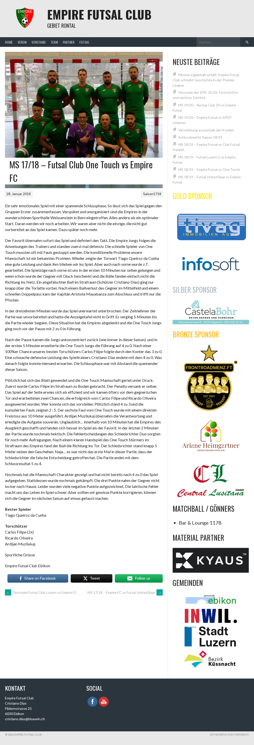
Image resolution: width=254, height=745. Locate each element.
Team (54, 42)
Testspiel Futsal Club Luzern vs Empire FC (41, 592)
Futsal (84, 42)
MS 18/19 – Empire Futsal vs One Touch (209, 169)
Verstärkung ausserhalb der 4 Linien (206, 130)
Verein (22, 42)
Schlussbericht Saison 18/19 (200, 137)
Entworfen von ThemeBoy (229, 734)
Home (9, 42)
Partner (68, 42)
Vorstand (39, 42)
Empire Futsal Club (99, 14)
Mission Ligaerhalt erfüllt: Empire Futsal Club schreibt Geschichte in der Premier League (206, 80)
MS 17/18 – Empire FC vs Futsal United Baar (124, 592)
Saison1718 (152, 194)
